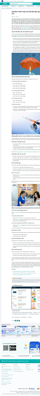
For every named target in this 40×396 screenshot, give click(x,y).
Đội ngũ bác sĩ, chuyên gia (18, 369)
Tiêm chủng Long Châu (26, 28)
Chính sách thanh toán (5, 376)
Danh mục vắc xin (16, 366)
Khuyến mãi (27, 366)
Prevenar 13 (18, 219)
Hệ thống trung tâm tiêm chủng (18, 371)
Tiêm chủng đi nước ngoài (30, 369)
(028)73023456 (26, 393)
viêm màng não (21, 35)
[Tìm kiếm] (32, 4)
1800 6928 (19, 281)
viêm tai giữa (34, 35)
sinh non (18, 174)
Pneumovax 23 (19, 225)
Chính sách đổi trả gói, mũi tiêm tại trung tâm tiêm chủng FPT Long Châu (7, 379)
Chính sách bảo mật (5, 373)
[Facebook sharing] (15, 320)
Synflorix (17, 217)
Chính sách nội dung (5, 371)
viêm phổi (16, 35)
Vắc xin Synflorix (15, 33)
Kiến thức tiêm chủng (9, 8)
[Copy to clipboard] (19, 320)
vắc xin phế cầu (16, 212)
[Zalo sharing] (17, 320)
